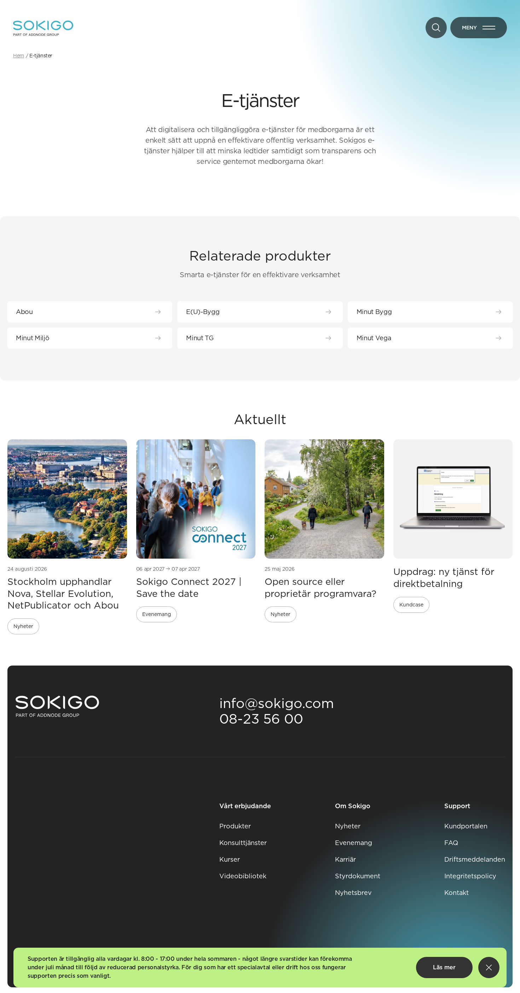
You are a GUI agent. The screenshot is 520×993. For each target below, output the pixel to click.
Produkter (235, 826)
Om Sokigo (352, 806)
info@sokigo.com (276, 703)
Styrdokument (357, 876)
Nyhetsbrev (353, 892)
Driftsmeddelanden (474, 859)
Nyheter (347, 826)
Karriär (345, 859)
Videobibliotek (242, 876)
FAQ (451, 842)
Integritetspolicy (470, 876)
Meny (484, 29)
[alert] (260, 967)
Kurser (229, 859)
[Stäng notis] (488, 967)
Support (457, 806)
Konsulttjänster (243, 842)
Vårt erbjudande (245, 806)
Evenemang (353, 842)
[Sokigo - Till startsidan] (43, 28)
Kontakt (456, 892)
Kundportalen (465, 826)
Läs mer (444, 967)
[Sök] (436, 27)
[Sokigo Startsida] (57, 707)
